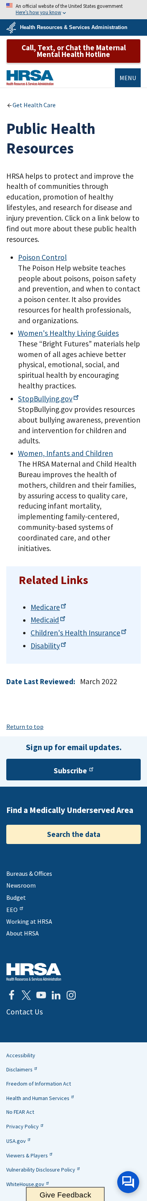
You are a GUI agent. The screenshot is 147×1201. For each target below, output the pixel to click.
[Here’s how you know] (73, 9)
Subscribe (70, 770)
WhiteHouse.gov (25, 1184)
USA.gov (16, 1140)
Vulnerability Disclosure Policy (40, 1169)
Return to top (25, 726)
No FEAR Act (20, 1111)
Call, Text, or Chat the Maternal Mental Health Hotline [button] (74, 51)
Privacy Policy (22, 1126)
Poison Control (42, 257)
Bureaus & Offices (29, 873)
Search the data (73, 834)
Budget (16, 897)
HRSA (30, 77)
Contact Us (24, 1011)
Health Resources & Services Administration (73, 27)
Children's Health (75, 632)
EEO (12, 910)
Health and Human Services (37, 1098)
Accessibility (20, 1055)
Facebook (11, 995)
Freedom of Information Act (38, 1083)
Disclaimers (19, 1069)
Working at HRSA (29, 921)
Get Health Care (34, 105)
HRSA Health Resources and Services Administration (33, 972)
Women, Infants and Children (65, 453)
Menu (128, 78)
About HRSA (22, 933)
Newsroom (21, 885)
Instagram (71, 995)
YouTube (41, 995)
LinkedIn (56, 995)
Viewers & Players (27, 1155)
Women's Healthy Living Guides (68, 333)
